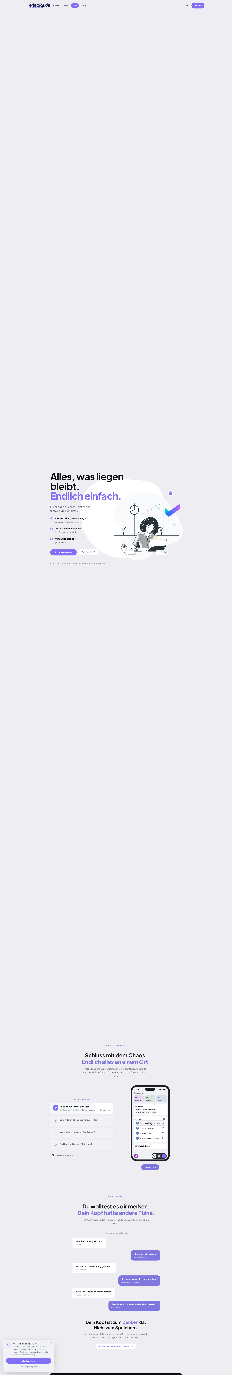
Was (66, 5)
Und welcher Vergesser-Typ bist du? (114, 1346)
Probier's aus (150, 1167)
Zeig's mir (86, 552)
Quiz (75, 5)
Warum (56, 5)
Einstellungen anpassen (29, 1367)
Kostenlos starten (63, 552)
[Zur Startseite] (39, 5)
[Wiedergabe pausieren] (53, 1155)
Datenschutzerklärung (26, 1355)
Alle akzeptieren (28, 1361)
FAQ (84, 5)
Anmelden (198, 5)
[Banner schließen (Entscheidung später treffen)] (51, 1342)
